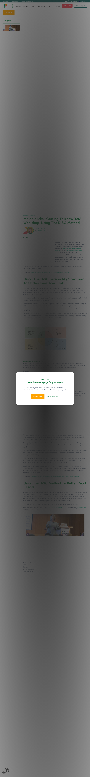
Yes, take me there (37, 396)
